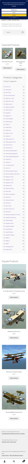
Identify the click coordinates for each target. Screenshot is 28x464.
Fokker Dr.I (8, 130)
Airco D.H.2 (8, 92)
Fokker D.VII (8, 127)
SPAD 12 (8, 238)
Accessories (8, 89)
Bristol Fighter (9, 118)
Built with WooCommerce (16, 455)
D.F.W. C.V (8, 124)
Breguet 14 (8, 116)
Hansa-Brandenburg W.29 (12, 156)
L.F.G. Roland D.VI (10, 165)
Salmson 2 (8, 211)
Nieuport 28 (9, 185)
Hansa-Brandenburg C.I (11, 150)
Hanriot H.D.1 (9, 145)
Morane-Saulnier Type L (12, 171)
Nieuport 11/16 (9, 177)
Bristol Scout (9, 121)
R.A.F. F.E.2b (8, 206)
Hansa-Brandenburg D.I (11, 153)
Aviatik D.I (8, 113)
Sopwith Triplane (10, 235)
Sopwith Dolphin (10, 226)
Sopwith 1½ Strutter (11, 217)
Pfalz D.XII (8, 191)
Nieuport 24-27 (9, 182)
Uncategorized (9, 246)
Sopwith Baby (9, 220)
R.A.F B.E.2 (8, 203)
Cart (21, 460)
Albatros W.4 (9, 110)
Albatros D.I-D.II (10, 101)
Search (14, 461)
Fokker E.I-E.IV (9, 133)
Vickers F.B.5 (9, 249)
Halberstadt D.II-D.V (11, 142)
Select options (7, 68)
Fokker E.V (8, 136)
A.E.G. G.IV (8, 86)
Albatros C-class (10, 98)
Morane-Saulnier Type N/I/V (13, 174)
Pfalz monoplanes (10, 194)
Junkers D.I (8, 159)
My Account (4, 461)
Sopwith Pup (9, 229)
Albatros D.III (9, 104)
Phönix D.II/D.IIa (10, 200)
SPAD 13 (8, 241)
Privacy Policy (5, 455)
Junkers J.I (8, 162)
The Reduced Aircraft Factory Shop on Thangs (13, 433)
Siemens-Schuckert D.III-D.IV (13, 214)
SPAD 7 (7, 243)
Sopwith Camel (9, 223)
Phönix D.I (8, 197)
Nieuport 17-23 (9, 179)
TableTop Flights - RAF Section (9, 442)
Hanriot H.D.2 (9, 148)
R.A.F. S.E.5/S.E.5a (10, 209)
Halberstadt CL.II (10, 139)
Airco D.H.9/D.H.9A (10, 95)
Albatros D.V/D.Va (10, 107)
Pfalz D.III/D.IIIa (10, 188)
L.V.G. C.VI (8, 168)
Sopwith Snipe (9, 232)
